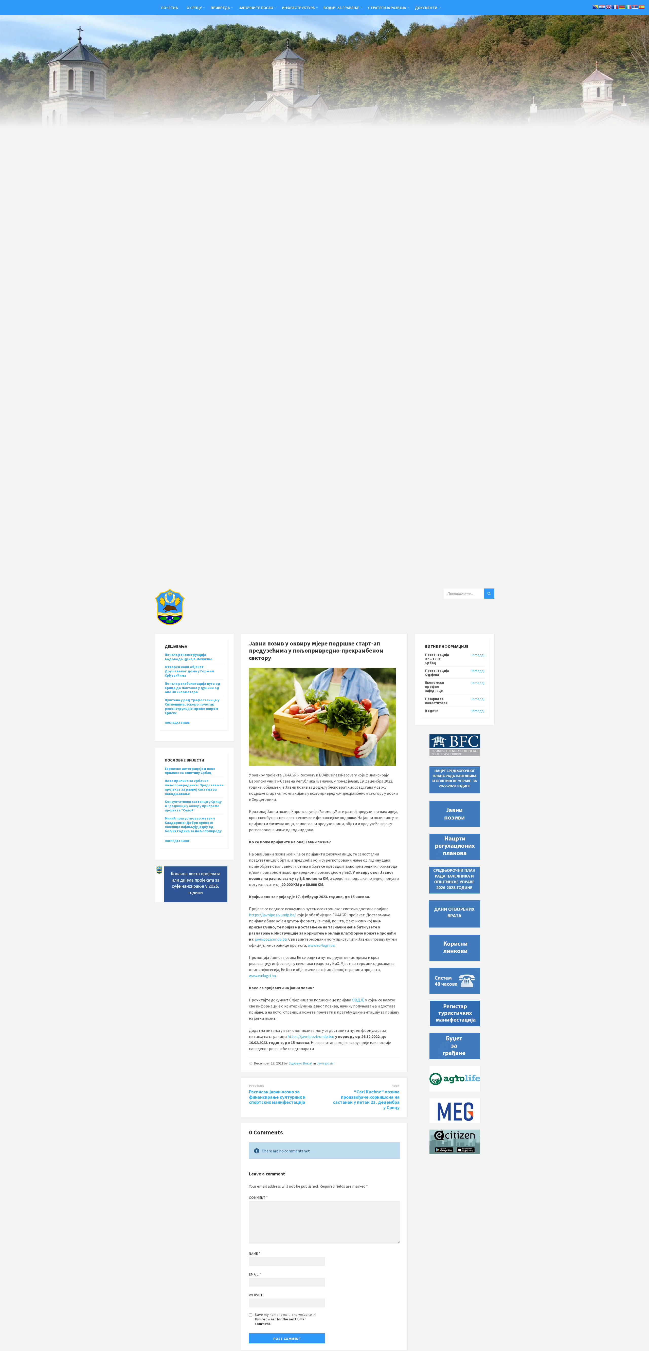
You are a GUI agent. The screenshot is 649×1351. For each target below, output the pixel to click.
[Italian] (628, 6)
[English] (609, 6)
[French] (615, 6)
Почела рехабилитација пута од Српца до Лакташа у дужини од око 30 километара (192, 687)
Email (255, 1274)
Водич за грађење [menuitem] (341, 7)
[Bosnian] (595, 6)
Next (395, 1086)
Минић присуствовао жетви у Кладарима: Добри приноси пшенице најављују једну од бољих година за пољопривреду (193, 824)
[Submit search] (489, 593)
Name (254, 1253)
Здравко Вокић (301, 1063)
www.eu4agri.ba (321, 945)
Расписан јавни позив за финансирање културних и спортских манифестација (277, 1097)
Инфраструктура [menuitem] (298, 7)
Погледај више (177, 723)
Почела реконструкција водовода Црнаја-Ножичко (188, 656)
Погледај (477, 655)
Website (256, 1295)
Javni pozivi (325, 1063)
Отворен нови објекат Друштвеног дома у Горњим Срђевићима (189, 671)
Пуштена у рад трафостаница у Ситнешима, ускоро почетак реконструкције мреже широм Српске (192, 706)
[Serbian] (635, 6)
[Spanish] (642, 6)
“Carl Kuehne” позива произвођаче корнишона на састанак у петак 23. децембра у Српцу (366, 1099)
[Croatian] (602, 6)
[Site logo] (170, 623)
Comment (258, 1197)
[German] (622, 6)
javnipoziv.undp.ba (271, 939)
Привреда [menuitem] (220, 7)
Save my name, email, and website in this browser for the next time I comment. (285, 1319)
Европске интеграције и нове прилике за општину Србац (190, 770)
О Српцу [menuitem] (194, 7)
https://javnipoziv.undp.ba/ (273, 914)
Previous (256, 1086)
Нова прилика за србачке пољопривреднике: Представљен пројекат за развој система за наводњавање (194, 787)
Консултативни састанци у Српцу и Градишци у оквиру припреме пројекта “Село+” (193, 805)
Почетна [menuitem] (169, 7)
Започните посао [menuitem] (256, 7)
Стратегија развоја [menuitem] (387, 7)
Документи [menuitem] (426, 7)
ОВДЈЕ (358, 999)
